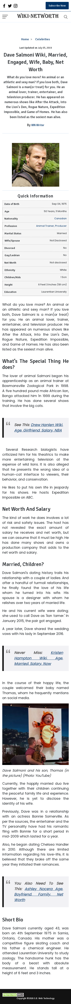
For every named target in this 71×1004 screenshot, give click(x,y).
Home (25, 39)
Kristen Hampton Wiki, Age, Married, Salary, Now (38, 658)
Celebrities (42, 39)
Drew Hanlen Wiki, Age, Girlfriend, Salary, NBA (38, 427)
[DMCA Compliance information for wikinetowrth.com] (35, 995)
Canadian (60, 218)
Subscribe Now (57, 5)
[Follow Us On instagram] (15, 6)
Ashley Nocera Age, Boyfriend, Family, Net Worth (38, 894)
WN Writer (37, 125)
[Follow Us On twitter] (10, 6)
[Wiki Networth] (37, 16)
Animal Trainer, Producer (51, 225)
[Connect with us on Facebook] (4, 6)
